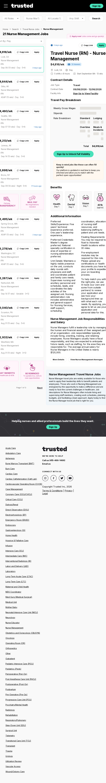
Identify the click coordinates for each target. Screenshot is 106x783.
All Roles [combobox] (9, 18)
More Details (58, 359)
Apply (36, 52)
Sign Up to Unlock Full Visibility (73, 154)
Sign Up (96, 6)
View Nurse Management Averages (86, 359)
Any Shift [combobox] (74, 18)
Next (40, 387)
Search (96, 18)
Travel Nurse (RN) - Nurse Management (78, 56)
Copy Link (24, 52)
